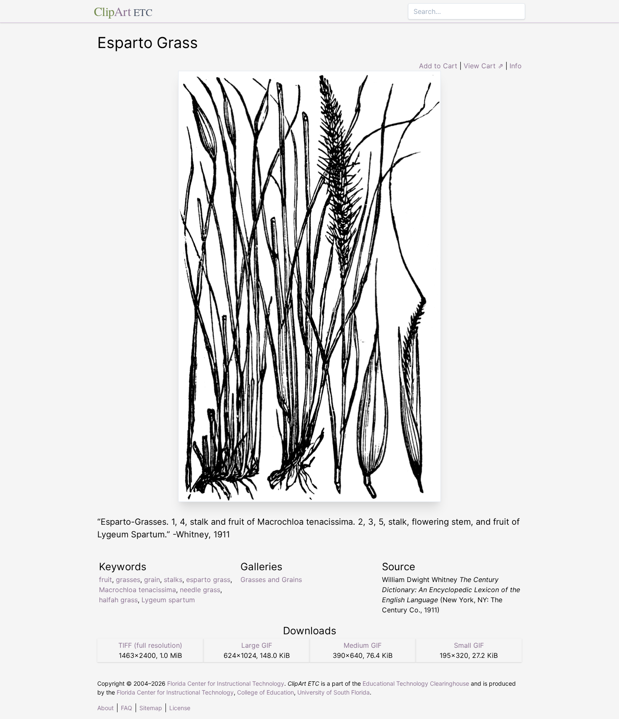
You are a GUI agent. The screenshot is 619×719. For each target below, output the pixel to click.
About (105, 707)
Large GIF (256, 645)
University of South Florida (333, 692)
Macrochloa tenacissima (137, 589)
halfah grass (118, 600)
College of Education (265, 692)
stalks (173, 579)
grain (152, 579)
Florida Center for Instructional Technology (225, 683)
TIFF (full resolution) (150, 645)
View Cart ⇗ (483, 66)
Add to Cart (438, 66)
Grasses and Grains (271, 579)
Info (516, 66)
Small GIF (469, 645)
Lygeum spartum (168, 600)
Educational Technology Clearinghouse (416, 683)
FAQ (126, 707)
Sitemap (150, 707)
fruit (105, 579)
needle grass (200, 589)
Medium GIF (363, 645)
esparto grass (208, 579)
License (179, 707)
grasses (128, 579)
